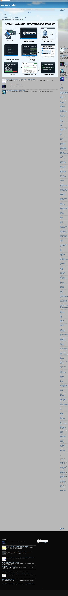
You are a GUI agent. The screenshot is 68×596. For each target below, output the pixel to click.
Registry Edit (62, 363)
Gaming (61, 246)
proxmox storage (63, 352)
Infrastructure (62, 263)
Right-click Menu (63, 366)
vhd (60, 422)
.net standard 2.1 (63, 89)
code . (61, 157)
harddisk (61, 255)
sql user (61, 390)
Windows (61, 440)
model (61, 311)
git (60, 249)
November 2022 (62, 473)
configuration (62, 167)
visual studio (62, 426)
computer (61, 163)
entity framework (63, 231)
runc (61, 367)
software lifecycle (63, 386)
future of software (63, 245)
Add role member (63, 96)
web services (62, 437)
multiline (61, 317)
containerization (62, 172)
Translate (45, 542)
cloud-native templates (64, 153)
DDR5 (61, 202)
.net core (61, 88)
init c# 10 (61, 267)
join (60, 281)
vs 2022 (61, 432)
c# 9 (60, 135)
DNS (61, 216)
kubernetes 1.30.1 (63, 287)
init (60, 264)
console (61, 170)
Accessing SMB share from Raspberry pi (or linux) (10, 562)
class (61, 142)
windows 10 (62, 441)
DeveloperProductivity (63, 208)
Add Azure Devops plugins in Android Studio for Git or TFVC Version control (19, 551)
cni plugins (62, 156)
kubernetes (62, 286)
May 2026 (61, 459)
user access (62, 419)
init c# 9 (61, 268)
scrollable (61, 370)
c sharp (61, 130)
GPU (61, 251)
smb (60, 380)
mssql (61, 316)
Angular (61, 107)
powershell (62, 344)
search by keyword (63, 372)
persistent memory (63, 340)
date (61, 200)
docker (61, 218)
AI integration (62, 102)
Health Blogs (62, 10)
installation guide (63, 274)
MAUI (61, 297)
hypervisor (62, 260)
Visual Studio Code (63, 428)
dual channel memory (63, 226)
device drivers (62, 209)
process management (63, 348)
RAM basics (62, 358)
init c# (61, 265)
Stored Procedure (63, 399)
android (61, 105)
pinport (61, 343)
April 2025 (61, 463)
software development (63, 385)
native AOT (62, 320)
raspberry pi (62, 359)
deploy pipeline (62, 204)
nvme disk (61, 325)
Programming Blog (8, 5)
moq (61, 315)
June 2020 (62, 487)
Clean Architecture (63, 143)
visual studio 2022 (63, 427)
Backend (61, 124)
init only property (63, 272)
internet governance (63, 278)
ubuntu (61, 417)
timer (61, 412)
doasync (61, 217)
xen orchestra (62, 450)
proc (61, 347)
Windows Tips (62, 445)
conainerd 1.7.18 (63, 166)
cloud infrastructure (63, 148)
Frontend (61, 240)
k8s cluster (62, 282)
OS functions (62, 330)
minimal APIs (62, 308)
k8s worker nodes (63, 283)
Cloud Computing (63, 147)
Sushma (62, 528)
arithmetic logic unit (63, 112)
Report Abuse (63, 490)
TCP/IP (61, 403)
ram (60, 357)
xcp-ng (61, 449)
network (61, 321)
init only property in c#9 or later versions (8, 579)
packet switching (63, 331)
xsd (60, 451)
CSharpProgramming (63, 190)
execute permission (63, 235)
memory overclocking (63, 301)
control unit (62, 175)
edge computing (62, 227)
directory (61, 212)
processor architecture (64, 349)
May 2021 (61, 477)
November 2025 (62, 462)
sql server (61, 389)
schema (61, 368)
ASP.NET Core (62, 115)
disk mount (62, 213)
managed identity (63, 295)
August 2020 (62, 485)
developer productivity (63, 207)
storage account (62, 398)
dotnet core (62, 223)
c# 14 (61, 134)
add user (61, 97)
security (61, 375)
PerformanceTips (63, 338)
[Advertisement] (30, 103)
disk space (62, 214)
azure (61, 119)
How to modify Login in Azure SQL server (9, 566)
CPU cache (62, 184)
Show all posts (35, 9)
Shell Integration (63, 377)
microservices (62, 304)
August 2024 (62, 468)
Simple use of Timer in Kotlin (6, 570)
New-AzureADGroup (63, 322)
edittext (61, 228)
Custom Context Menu (64, 191)
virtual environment (63, 423)
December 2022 (62, 472)
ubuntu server (62, 418)
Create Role (62, 186)
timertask (61, 413)
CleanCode (62, 144)
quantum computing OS (64, 354)
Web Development (63, 436)
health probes (62, 258)
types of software (63, 414)
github (61, 250)
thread (61, 409)
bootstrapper (62, 126)
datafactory (62, 199)
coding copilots (62, 158)
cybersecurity (62, 194)
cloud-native (62, 152)
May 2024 (61, 471)
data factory (62, 195)
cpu (60, 181)
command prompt (63, 162)
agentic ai (61, 98)
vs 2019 (61, 431)
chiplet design (62, 140)
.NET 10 (61, 87)
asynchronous (62, 116)
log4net (61, 292)
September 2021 (63, 476)
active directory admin (63, 93)
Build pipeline (62, 129)
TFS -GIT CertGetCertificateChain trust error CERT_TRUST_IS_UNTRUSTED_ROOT (20, 79)
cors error (61, 179)
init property (62, 273)
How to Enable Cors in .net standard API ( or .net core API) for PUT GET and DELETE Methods (18, 583)
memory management (63, 300)
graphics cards (62, 254)
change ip (61, 139)
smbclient (61, 381)
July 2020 (61, 486)
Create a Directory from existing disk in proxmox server (15, 90)
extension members (63, 236)
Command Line (62, 161)
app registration (62, 110)
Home (29, 12)
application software (63, 111)
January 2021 (62, 481)
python (61, 353)
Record (61, 362)
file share (61, 239)
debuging (61, 203)
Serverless (62, 376)
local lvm (61, 291)
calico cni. (61, 138)
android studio (62, 106)
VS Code (61, 433)
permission (62, 339)
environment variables (63, 232)
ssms (61, 394)
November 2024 (62, 466)
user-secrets (62, 421)
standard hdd (62, 395)
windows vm (62, 446)
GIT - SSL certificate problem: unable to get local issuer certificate (17, 546)
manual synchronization (64, 296)
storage (61, 396)
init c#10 (61, 269)
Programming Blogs (63, 9)
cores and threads (63, 176)
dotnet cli (61, 222)
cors (60, 177)
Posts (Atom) (8, 14)
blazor (61, 125)
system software (63, 400)
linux (61, 288)
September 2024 (63, 467)
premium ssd (62, 345)
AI (60, 101)
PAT (60, 335)
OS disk (61, 329)
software (61, 382)
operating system (63, 326)
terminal (61, 405)
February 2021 (62, 480)
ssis (60, 391)
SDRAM (61, 371)
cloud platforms (62, 149)
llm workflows (62, 290)
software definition (63, 384)
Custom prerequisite (63, 193)
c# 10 (61, 133)
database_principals (63, 198)
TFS (60, 408)
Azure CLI (61, 120)
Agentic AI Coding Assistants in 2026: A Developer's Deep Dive (14, 17)
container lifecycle (63, 171)
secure (61, 373)
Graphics (61, 253)
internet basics (62, 277)
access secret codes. (63, 91)
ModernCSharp (62, 312)
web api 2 (61, 435)
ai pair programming (63, 103)
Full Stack (61, 241)
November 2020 (62, 482)
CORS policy (62, 180)
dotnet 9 (61, 221)
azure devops (62, 121)
